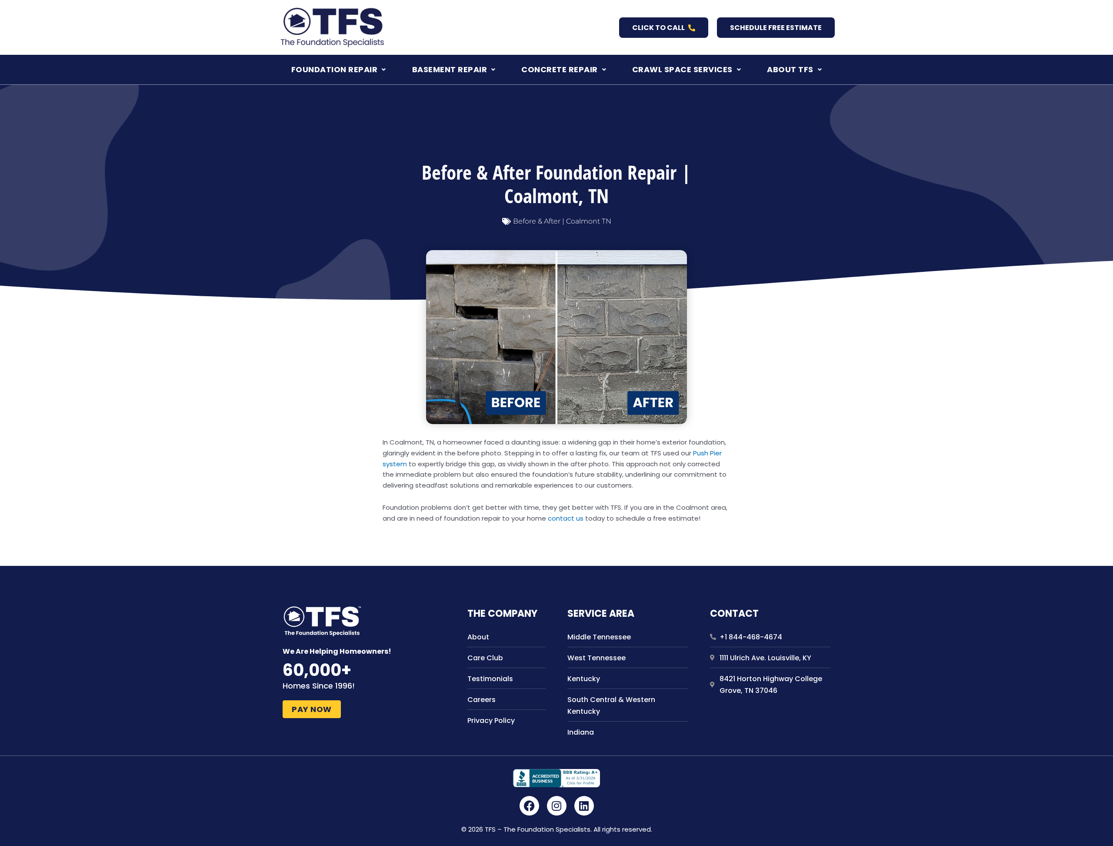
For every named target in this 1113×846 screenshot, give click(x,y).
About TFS (790, 69)
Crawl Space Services (682, 69)
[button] (338, 69)
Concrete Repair (559, 69)
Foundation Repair (334, 69)
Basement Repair (449, 69)
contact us (565, 518)
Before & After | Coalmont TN (562, 221)
